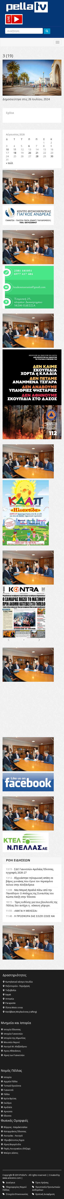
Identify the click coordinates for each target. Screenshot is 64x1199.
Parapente (10, 1003)
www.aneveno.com (12, 1178)
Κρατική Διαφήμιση (45, 1194)
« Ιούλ (9, 163)
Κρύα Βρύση (10, 1098)
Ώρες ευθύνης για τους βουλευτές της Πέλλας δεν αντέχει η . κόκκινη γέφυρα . (31, 903)
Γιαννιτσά (8, 1090)
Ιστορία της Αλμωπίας (14, 1038)
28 (37, 156)
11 (14, 149)
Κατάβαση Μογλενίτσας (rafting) (21, 1011)
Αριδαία (8, 1107)
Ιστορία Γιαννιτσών (13, 1033)
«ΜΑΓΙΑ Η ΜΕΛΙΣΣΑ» (25, 910)
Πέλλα (7, 1094)
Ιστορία (7, 1077)
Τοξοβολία (10, 990)
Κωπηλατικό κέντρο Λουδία (19, 981)
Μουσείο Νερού (12, 1042)
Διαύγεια (10, 1182)
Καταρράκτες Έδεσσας (15, 1131)
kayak (8, 994)
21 (37, 152)
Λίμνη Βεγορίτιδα (12, 1144)
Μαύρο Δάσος (11, 1152)
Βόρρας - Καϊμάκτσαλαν (15, 1127)
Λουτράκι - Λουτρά (13, 1135)
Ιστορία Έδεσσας (12, 1029)
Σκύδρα (7, 1103)
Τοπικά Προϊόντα (12, 1085)
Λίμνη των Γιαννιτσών (14, 1055)
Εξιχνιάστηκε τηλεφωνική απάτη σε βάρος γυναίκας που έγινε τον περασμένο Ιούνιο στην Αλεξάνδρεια (29, 881)
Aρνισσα (8, 1111)
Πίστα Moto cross (14, 1007)
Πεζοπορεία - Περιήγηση (17, 986)
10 (7, 149)
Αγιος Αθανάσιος (12, 1050)
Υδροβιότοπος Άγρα (14, 1140)
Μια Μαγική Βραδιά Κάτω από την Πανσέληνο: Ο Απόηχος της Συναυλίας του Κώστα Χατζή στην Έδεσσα (30, 893)
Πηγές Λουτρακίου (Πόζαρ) (17, 1148)
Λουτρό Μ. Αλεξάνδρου (15, 1046)
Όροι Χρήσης (41, 1182)
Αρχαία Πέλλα (10, 1081)
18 (14, 152)
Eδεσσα (7, 1115)
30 (52, 156)
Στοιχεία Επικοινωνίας (17, 1194)
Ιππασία (9, 998)
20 (29, 152)
